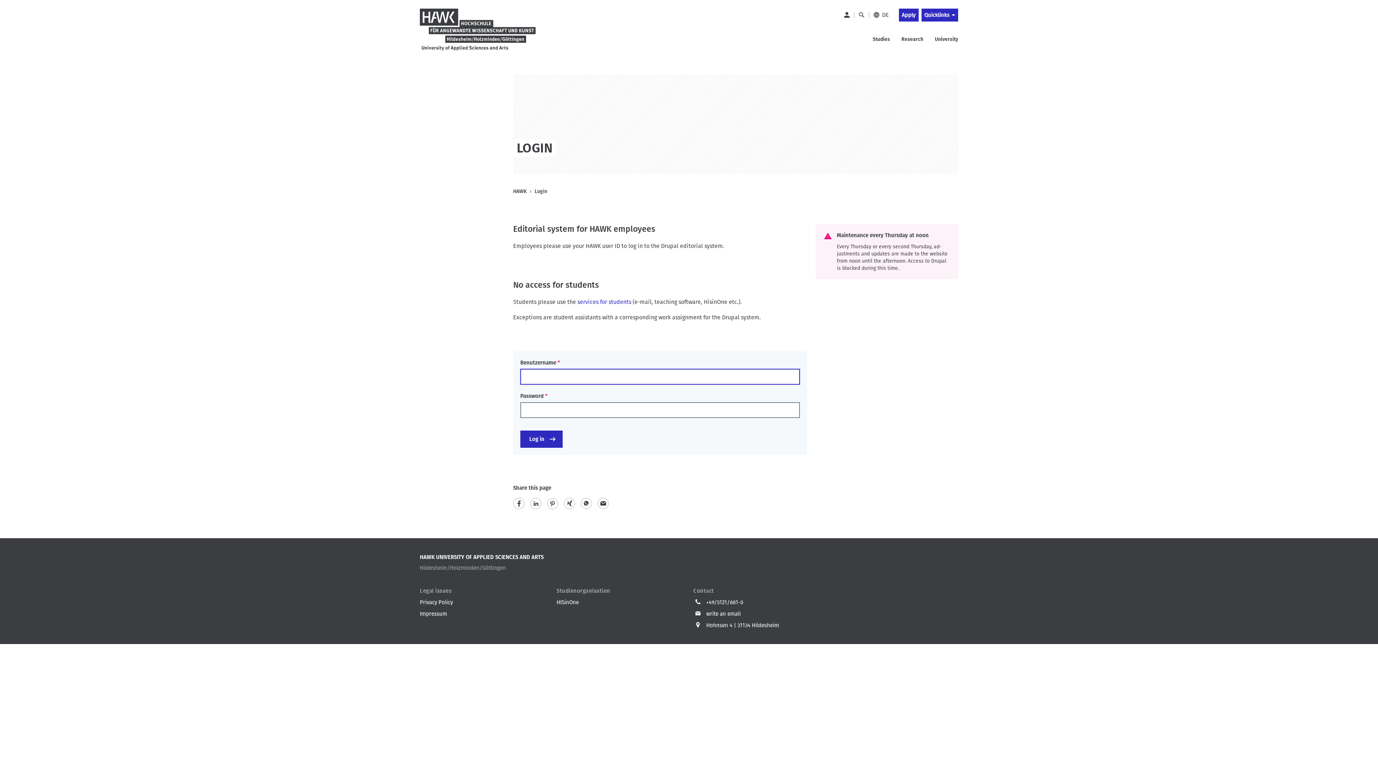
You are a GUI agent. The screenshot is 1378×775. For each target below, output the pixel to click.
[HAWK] (478, 30)
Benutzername (538, 363)
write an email (723, 614)
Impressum (433, 614)
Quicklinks (937, 15)
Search (861, 15)
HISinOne (568, 602)
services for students (604, 302)
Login (846, 15)
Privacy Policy (436, 602)
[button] (519, 503)
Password (532, 396)
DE (885, 14)
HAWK (520, 191)
